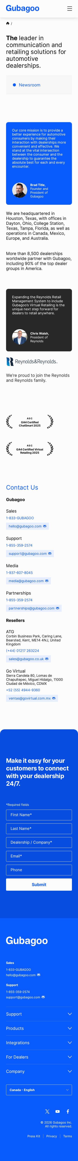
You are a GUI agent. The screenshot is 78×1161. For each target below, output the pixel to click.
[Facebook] (68, 1111)
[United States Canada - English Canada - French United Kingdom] (39, 1090)
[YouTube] (57, 1111)
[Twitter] (47, 1111)
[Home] (22, 9)
